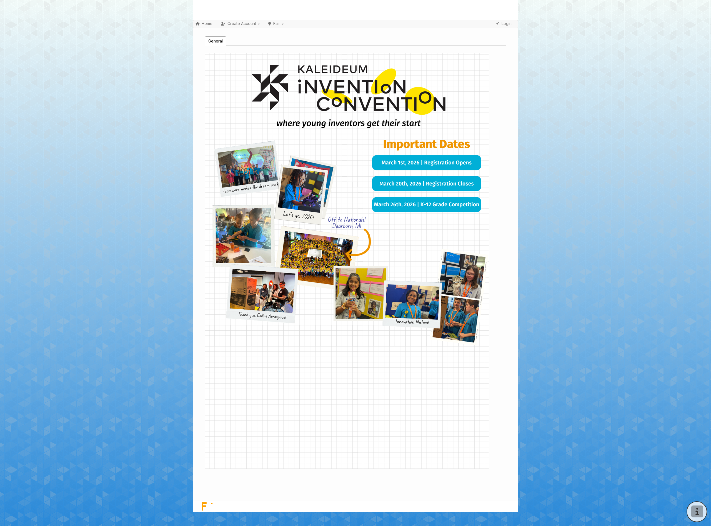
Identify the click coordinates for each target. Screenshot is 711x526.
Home (207, 23)
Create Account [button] (241, 23)
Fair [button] (276, 23)
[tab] (215, 41)
